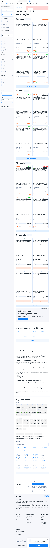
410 (27, 420)
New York (34, 460)
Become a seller (41, 1)
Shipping (42, 516)
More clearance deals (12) (31, 86)
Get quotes (38, 545)
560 (38, 423)
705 (17, 428)
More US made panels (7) (31, 158)
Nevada (34, 447)
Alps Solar (4, 41)
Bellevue (17, 333)
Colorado (18, 460)
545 (27, 423)
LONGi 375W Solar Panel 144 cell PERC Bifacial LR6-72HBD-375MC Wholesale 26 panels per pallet (23, 184)
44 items (29, 235)
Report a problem (44, 520)
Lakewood (26, 333)
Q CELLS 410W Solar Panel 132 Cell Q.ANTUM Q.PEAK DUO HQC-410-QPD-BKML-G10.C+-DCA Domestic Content (23, 144)
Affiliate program (29, 522)
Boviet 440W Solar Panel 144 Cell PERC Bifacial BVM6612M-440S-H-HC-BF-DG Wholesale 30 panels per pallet (40, 184)
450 (17, 423)
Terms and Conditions (39, 490)
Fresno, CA (7, 23)
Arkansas (18, 454)
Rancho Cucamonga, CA (7, 27)
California (18, 457)
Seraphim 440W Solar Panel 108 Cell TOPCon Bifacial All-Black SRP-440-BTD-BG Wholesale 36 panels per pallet (40, 216)
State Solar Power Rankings (20, 533)
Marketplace (8, 1)
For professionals (35, 1)
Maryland (26, 464)
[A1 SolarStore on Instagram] (19, 496)
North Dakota (35, 467)
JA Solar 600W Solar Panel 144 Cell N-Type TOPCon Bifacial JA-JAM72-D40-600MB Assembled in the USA (40, 144)
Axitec (4, 44)
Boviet (4, 46)
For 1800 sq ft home (29, 438)
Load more (32, 340)
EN (28, 1)
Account (46, 1)
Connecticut (18, 464)
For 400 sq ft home (29, 434)
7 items (26, 90)
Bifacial (4, 61)
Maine (25, 460)
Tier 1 (2, 52)
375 (20, 420)
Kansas (25, 450)
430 (35, 420)
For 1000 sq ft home (20, 436)
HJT (3, 64)
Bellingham (18, 336)
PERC (3, 68)
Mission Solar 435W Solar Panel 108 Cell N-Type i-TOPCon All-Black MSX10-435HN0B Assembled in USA (23, 112)
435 (38, 420)
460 (20, 423)
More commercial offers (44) (31, 305)
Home (17, 7)
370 (17, 420)
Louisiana (26, 457)
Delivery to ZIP (5, 30)
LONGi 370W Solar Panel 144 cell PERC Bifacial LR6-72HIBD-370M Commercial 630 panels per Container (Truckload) (23, 290)
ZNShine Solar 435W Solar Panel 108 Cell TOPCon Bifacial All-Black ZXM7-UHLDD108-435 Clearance (40, 41)
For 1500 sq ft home (39, 436)
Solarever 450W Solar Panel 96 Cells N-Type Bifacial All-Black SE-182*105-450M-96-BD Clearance (23, 41)
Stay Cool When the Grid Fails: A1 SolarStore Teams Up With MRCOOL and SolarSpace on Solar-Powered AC (32, 508)
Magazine (16, 1)
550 (31, 423)
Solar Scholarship (19, 536)
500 (24, 423)
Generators (25, 3)
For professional (29, 516)
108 (3, 82)
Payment (42, 519)
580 (45, 423)
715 (24, 428)
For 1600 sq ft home (20, 438)
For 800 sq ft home (38, 434)
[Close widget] (47, 539)
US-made (3, 54)
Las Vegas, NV (7, 24)
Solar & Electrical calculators (21, 531)
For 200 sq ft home (19, 434)
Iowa (25, 447)
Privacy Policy (34, 491)
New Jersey (35, 454)
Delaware (18, 467)
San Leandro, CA (7, 21)
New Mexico (35, 457)
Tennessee (43, 450)
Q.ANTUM (4, 70)
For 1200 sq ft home (29, 436)
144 (3, 85)
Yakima (42, 331)
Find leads (27, 517)
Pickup (42, 517)
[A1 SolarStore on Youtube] (20, 496)
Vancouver (34, 336)
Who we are (18, 516)
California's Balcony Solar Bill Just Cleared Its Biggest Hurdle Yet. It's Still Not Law (30, 504)
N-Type (4, 67)
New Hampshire (35, 450)
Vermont (43, 460)
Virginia (42, 464)
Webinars (17, 537)
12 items (27, 19)
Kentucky (26, 454)
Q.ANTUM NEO (5, 71)
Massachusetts (27, 467)
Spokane (34, 331)
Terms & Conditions (22, 540)
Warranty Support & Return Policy (44, 523)
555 (35, 423)
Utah (42, 457)
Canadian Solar (5, 47)
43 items (27, 162)
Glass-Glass (4, 62)
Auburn (17, 331)
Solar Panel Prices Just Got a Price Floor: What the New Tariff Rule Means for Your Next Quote (32, 505)
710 (20, 428)
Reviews (17, 517)
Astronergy (4, 43)
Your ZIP (43, 4)
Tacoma (34, 333)
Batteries (18, 3)
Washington (43, 467)
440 (42, 420)
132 (3, 84)
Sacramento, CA (7, 20)
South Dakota (44, 447)
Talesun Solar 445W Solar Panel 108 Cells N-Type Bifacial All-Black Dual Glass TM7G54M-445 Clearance (22, 72)
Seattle (25, 336)
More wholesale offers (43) (31, 230)
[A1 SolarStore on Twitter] (17, 496)
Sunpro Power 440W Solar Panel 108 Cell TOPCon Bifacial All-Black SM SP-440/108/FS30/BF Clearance (40, 72)
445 (45, 420)
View (24, 268)
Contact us (17, 519)
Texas (42, 454)
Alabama (17, 447)
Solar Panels (8, 3)
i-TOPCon (4, 65)
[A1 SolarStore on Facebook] (16, 496)
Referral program (29, 520)
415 (31, 420)
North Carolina (35, 464)
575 (42, 423)
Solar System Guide (19, 534)
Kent (25, 331)
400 (24, 420)
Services (12, 1)
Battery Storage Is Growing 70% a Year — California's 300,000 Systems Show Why (30, 509)
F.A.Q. (42, 525)
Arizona (17, 450)
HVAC (21, 3)
